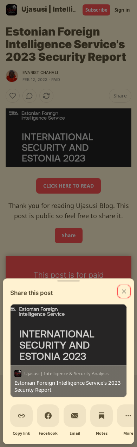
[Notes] (101, 415)
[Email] (75, 415)
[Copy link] (21, 415)
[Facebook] (48, 415)
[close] (124, 291)
